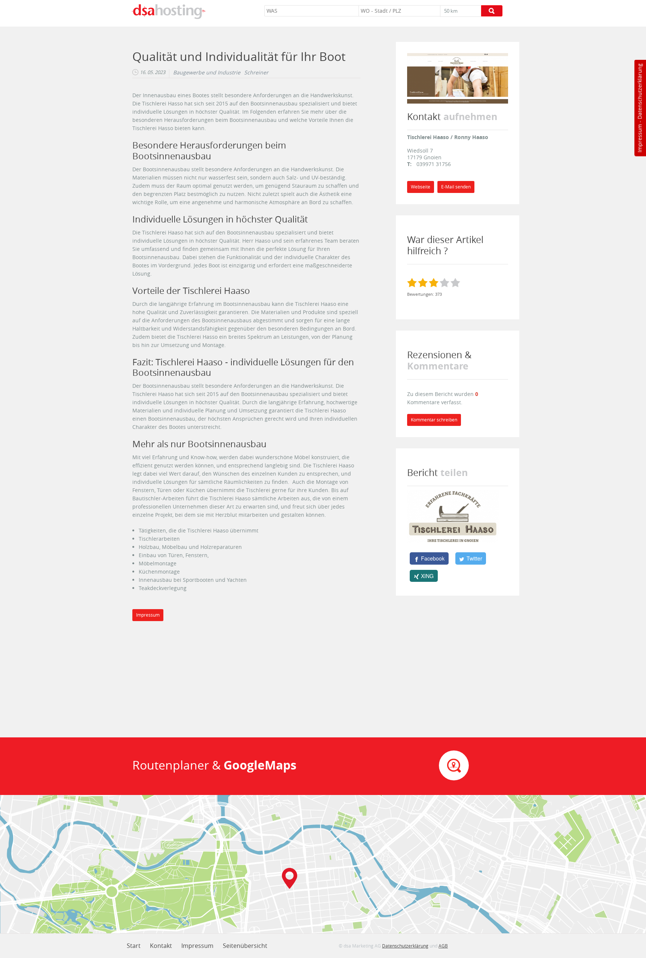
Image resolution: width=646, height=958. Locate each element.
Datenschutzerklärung (639, 91)
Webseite (420, 187)
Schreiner (256, 72)
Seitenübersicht (245, 946)
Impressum (639, 138)
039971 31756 (433, 164)
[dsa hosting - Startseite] (168, 11)
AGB (443, 946)
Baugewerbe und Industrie (206, 72)
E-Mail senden (456, 187)
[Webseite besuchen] (457, 77)
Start (134, 946)
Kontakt (161, 946)
